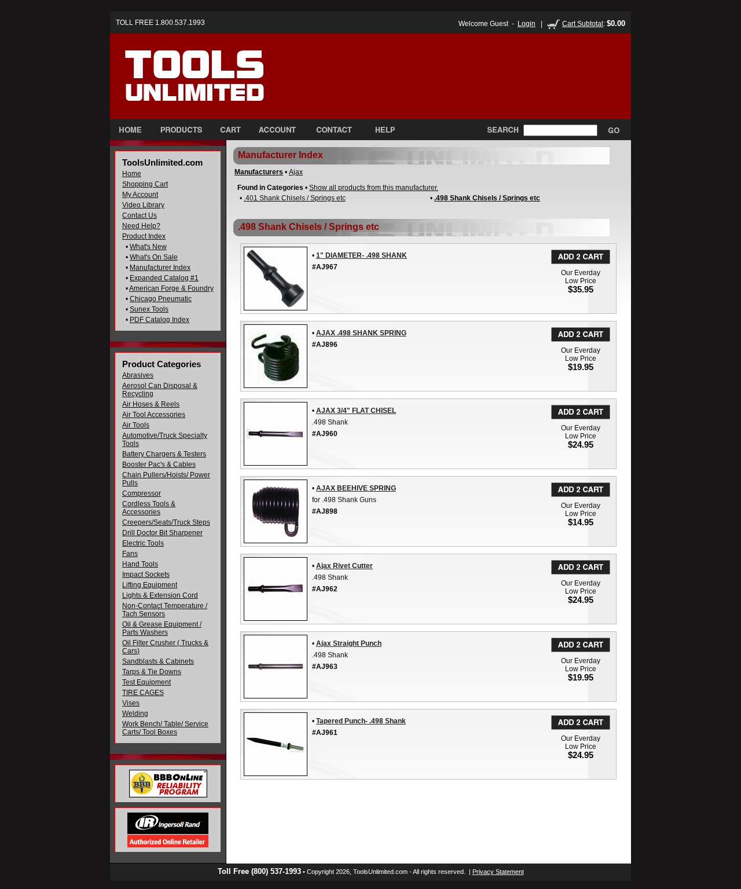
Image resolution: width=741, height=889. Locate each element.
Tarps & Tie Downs (151, 672)
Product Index (144, 236)
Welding (135, 713)
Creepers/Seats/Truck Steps (166, 522)
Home (131, 174)
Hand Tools (140, 564)
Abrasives (137, 375)
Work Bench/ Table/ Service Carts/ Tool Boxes (165, 728)
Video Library (143, 205)
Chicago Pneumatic (161, 299)
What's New (148, 247)
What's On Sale (154, 257)
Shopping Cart (145, 184)
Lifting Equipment (149, 585)
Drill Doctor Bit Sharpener (162, 533)
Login (526, 24)
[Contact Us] (334, 129)
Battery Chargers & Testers (164, 454)
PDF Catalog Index (159, 320)
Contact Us (139, 215)
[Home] (219, 86)
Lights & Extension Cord (160, 595)
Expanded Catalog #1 (164, 278)
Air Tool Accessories (153, 415)
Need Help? (141, 226)
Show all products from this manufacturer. (373, 188)
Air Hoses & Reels (150, 404)
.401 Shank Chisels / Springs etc (295, 198)
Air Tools (135, 425)
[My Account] (277, 129)
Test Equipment (146, 682)
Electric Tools (143, 543)
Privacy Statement (498, 871)
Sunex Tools (149, 309)
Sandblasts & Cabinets (158, 661)
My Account (140, 195)
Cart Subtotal (582, 24)
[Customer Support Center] (380, 129)
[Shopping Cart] (230, 129)
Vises (131, 703)
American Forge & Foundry (171, 288)
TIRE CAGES (143, 693)
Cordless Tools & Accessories (148, 508)
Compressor (141, 493)
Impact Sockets (146, 574)
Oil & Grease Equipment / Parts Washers (161, 628)
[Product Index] (181, 129)
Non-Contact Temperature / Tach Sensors (164, 610)
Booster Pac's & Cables (159, 464)
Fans (130, 554)
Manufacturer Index (160, 268)
